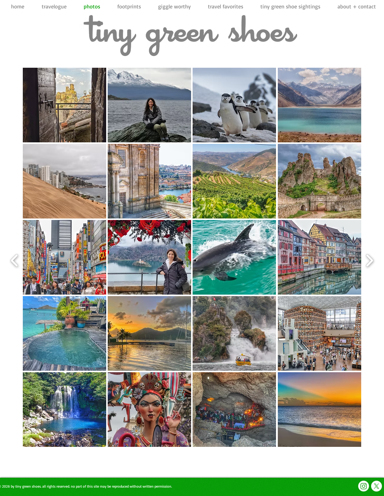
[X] (376, 486)
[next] (369, 259)
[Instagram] (363, 486)
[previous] (14, 259)
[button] (64, 105)
